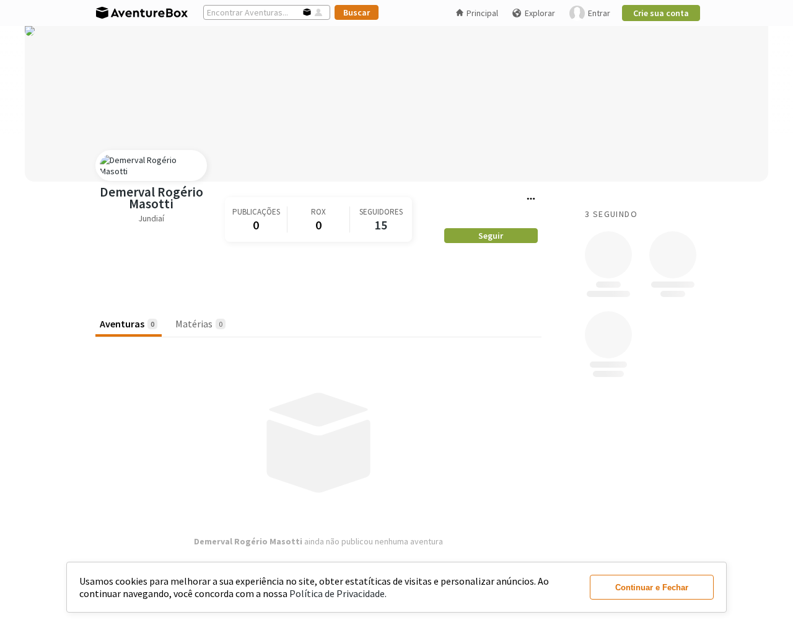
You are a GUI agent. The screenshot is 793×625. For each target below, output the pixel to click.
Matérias (198, 323)
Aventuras (127, 323)
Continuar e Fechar (651, 587)
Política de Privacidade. (338, 593)
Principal (482, 13)
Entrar (599, 13)
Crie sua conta (661, 13)
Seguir (490, 235)
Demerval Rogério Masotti (151, 198)
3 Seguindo (611, 213)
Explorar (540, 13)
